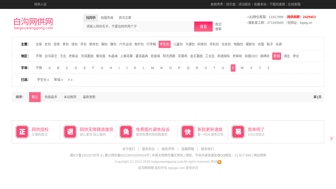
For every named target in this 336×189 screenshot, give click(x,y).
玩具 (279, 44)
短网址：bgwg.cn (299, 23)
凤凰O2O (251, 56)
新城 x (58, 80)
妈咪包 (202, 44)
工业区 (210, 56)
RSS (214, 162)
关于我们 (128, 149)
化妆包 (226, 44)
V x (70, 80)
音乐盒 (230, 4)
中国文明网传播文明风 (167, 155)
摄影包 (250, 44)
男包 (65, 44)
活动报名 (244, 4)
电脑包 (238, 44)
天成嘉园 (87, 56)
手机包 (214, 44)
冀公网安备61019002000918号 (127, 155)
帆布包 (94, 44)
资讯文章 (125, 18)
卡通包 (190, 44)
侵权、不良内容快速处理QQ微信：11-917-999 (218, 155)
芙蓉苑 (182, 56)
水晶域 (113, 56)
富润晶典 (141, 56)
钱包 (74, 44)
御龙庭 (101, 56)
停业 (296, 56)
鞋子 (270, 44)
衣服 (261, 44)
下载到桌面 (277, 4)
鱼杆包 (139, 44)
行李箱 (151, 44)
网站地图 (260, 155)
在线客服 (294, 4)
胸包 (104, 44)
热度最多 (51, 97)
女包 (48, 44)
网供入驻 (40, 4)
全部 (39, 44)
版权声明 (168, 149)
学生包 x (43, 80)
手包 (83, 44)
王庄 (63, 56)
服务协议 (148, 149)
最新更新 (89, 97)
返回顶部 (331, 138)
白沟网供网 (146, 168)
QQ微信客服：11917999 (266, 17)
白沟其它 (51, 56)
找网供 (91, 18)
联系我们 (207, 149)
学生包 (164, 44)
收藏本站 (260, 4)
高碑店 (265, 56)
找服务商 (107, 18)
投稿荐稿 (187, 149)
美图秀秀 (217, 4)
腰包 (113, 44)
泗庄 (287, 56)
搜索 (203, 26)
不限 (39, 56)
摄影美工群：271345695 (266, 23)
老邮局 (237, 56)
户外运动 (125, 44)
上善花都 (126, 56)
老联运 (73, 56)
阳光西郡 (169, 56)
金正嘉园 (196, 56)
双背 (57, 44)
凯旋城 (155, 56)
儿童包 (178, 44)
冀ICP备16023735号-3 (86, 155)
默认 (35, 97)
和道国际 (223, 56)
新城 (277, 56)
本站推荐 (70, 97)
